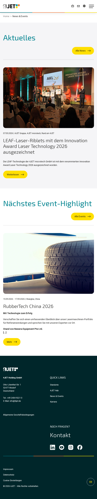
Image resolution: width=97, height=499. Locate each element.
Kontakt (60, 434)
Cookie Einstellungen (12, 480)
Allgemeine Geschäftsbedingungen (18, 415)
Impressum (8, 469)
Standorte (54, 385)
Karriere (53, 402)
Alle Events (80, 216)
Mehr (9, 342)
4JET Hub (54, 390)
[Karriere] (73, 6)
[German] (84, 6)
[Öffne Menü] (91, 6)
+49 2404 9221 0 (14, 398)
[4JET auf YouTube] (61, 448)
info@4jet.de (15, 401)
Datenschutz (8, 475)
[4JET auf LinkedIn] (52, 448)
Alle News (81, 50)
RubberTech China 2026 (28, 306)
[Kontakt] (78, 6)
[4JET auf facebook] (79, 448)
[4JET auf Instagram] (70, 448)
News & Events (57, 396)
